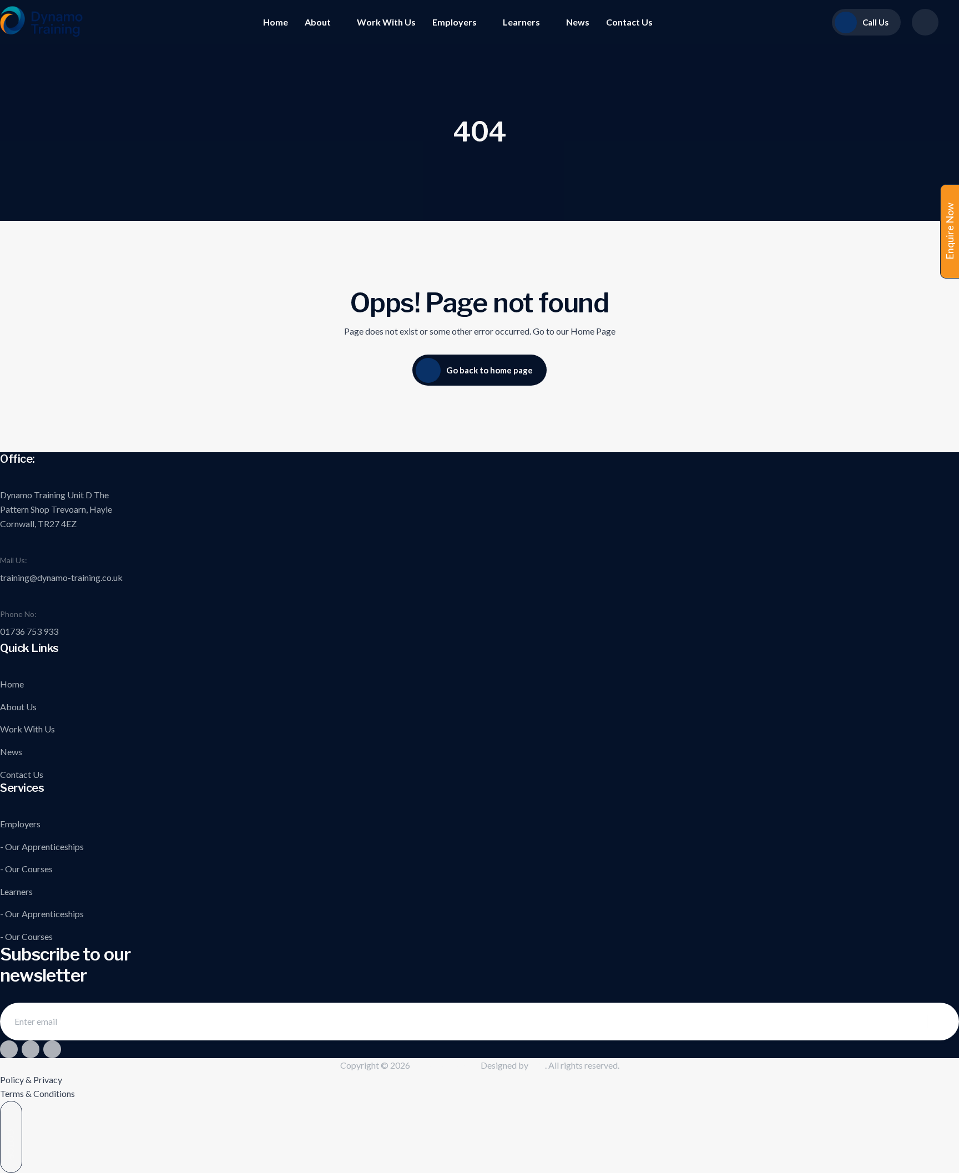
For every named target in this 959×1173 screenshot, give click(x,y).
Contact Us (629, 22)
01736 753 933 (29, 631)
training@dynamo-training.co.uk (61, 577)
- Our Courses (26, 868)
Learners (521, 22)
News (577, 22)
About (318, 22)
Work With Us (386, 22)
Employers (454, 22)
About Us (18, 706)
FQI (537, 1065)
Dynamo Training (443, 1065)
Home (275, 22)
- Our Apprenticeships (42, 846)
